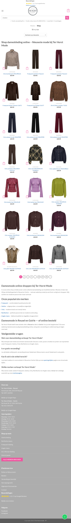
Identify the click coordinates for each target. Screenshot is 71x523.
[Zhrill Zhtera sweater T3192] (58, 91)
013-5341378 (8, 405)
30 (46, 277)
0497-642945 (8, 393)
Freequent (4, 303)
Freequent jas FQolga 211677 (35, 105)
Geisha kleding (6, 437)
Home (32, 26)
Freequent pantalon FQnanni (35, 74)
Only (3, 309)
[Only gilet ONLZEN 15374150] (12, 254)
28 (39, 277)
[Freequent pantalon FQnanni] (35, 59)
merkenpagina (17, 373)
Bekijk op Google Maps (8, 397)
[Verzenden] (67, 18)
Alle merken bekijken (12, 459)
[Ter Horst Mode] (32, 10)
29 (43, 277)
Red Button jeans (6, 441)
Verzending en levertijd (8, 479)
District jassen (5, 455)
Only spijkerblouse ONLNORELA (58, 169)
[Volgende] (50, 276)
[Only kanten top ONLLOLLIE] (12, 188)
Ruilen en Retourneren (8, 472)
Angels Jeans (5, 316)
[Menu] (2, 11)
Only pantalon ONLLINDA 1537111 (12, 169)
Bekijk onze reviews (30, 5)
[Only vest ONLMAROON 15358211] (35, 154)
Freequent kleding (7, 444)
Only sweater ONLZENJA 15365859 (59, 202)
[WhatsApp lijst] (64, 516)
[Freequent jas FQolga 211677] (35, 91)
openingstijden (48, 360)
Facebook (4, 511)
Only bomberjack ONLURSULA (12, 74)
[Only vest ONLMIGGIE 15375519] (35, 254)
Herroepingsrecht (7, 483)
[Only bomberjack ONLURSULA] (12, 59)
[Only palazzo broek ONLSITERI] (12, 123)
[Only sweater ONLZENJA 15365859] (59, 188)
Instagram (4, 513)
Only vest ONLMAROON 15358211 (35, 169)
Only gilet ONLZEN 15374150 (12, 268)
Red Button (5, 313)
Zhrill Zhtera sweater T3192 (59, 105)
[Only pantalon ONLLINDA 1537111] (12, 154)
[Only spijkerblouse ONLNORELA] (59, 154)
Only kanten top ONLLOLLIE (12, 202)
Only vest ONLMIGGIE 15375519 (35, 268)
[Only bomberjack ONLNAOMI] (35, 221)
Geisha (3, 306)
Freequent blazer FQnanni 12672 (12, 105)
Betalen (3, 476)
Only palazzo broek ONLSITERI (12, 137)
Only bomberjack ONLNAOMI (35, 235)
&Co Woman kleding (8, 451)
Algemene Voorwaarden (9, 486)
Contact (4, 490)
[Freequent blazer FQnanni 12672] (12, 91)
